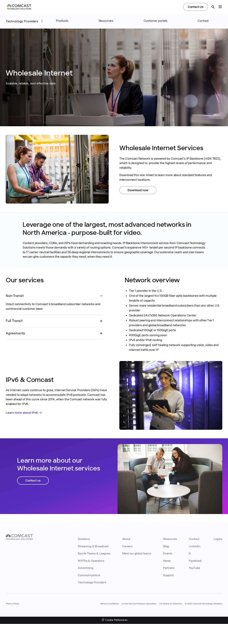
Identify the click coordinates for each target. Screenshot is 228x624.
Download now (138, 190)
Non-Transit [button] (15, 296)
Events (167, 553)
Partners (168, 568)
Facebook (195, 560)
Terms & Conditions (109, 603)
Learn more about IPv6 (22, 412)
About (126, 539)
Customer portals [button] (155, 20)
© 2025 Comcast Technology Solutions (203, 603)
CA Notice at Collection (170, 603)
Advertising (85, 568)
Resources (170, 539)
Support (168, 575)
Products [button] (62, 20)
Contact (203, 20)
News (166, 560)
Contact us (33, 480)
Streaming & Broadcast (93, 546)
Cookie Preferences (116, 620)
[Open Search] (213, 7)
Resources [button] (106, 20)
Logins (218, 539)
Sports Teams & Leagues (94, 553)
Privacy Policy (12, 603)
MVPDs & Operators (91, 560)
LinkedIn (194, 546)
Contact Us (195, 7)
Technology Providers (22, 21)
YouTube (194, 568)
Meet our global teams (136, 553)
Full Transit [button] (14, 321)
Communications (89, 575)
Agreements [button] (15, 333)
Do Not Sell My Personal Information (139, 603)
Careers (127, 546)
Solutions (84, 539)
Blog (166, 546)
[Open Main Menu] (220, 7)
